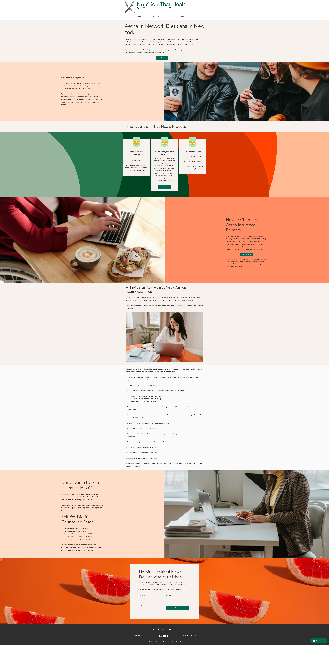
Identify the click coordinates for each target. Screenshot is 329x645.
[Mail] (170, 8)
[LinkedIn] (164, 636)
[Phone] (138, 8)
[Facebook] (160, 636)
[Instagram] (168, 636)
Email (140, 605)
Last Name (169, 595)
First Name (142, 595)
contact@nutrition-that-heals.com (178, 7)
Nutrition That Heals (161, 4)
